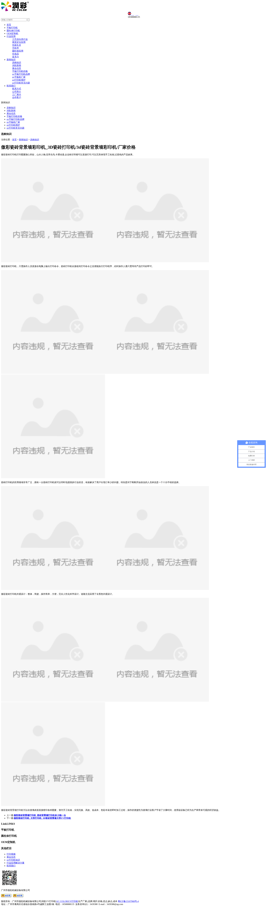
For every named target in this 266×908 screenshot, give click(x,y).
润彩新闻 (16, 65)
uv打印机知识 (13, 860)
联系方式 (16, 88)
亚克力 (15, 57)
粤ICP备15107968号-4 (128, 901)
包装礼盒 (16, 45)
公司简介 (16, 91)
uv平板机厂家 (18, 77)
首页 (9, 25)
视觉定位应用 (18, 42)
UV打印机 (73, 901)
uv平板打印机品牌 (21, 74)
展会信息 (16, 68)
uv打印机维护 (18, 80)
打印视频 (11, 854)
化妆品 (15, 54)
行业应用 (11, 36)
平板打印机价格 (20, 71)
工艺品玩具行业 (20, 39)
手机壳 (15, 48)
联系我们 (11, 86)
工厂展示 (16, 94)
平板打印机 (12, 27)
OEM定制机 (12, 33)
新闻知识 (11, 59)
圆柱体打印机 (13, 30)
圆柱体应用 (17, 51)
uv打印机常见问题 (21, 83)
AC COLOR (62, 901)
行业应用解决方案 (15, 863)
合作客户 (16, 97)
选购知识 (16, 62)
